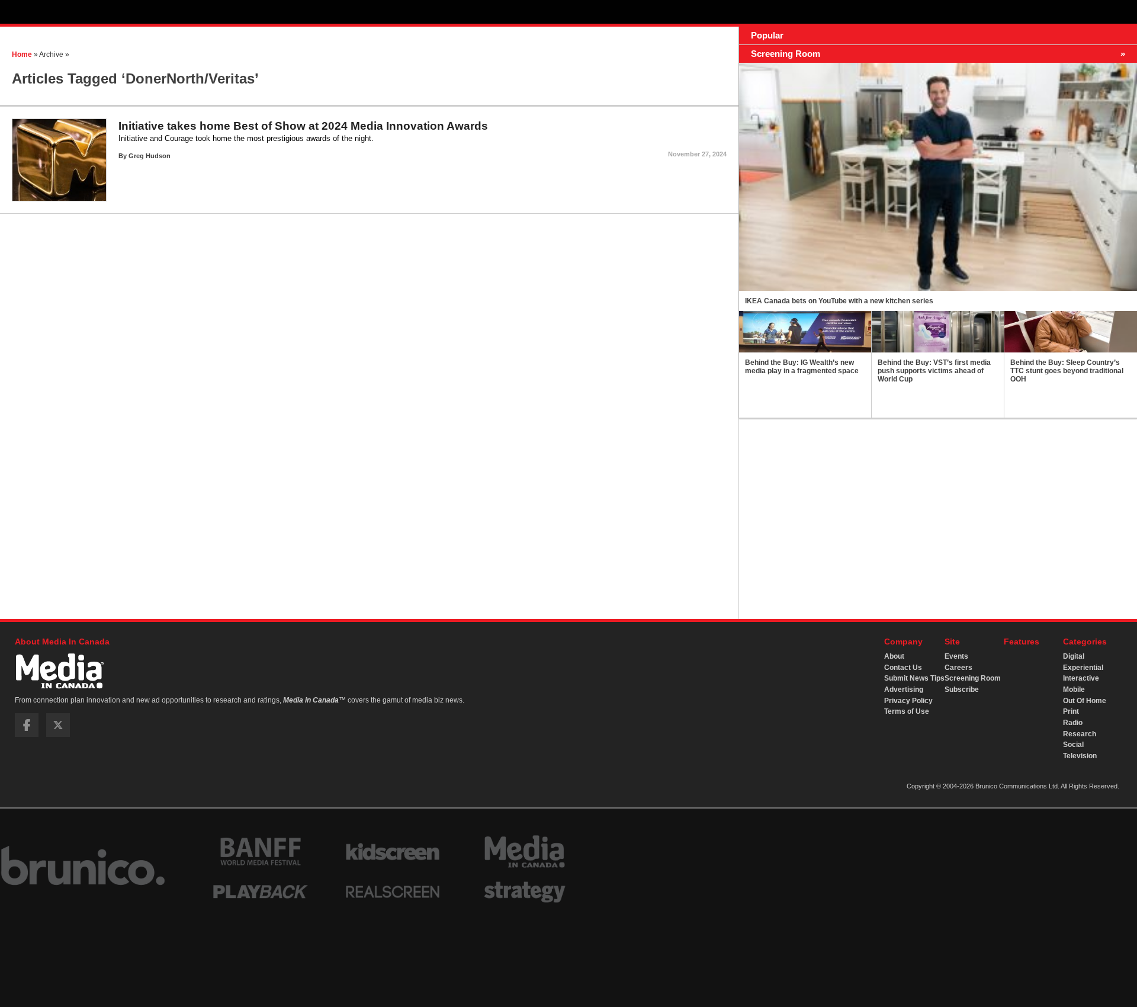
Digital (1073, 656)
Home (22, 54)
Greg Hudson (150, 155)
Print (1071, 711)
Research (1079, 734)
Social (1073, 744)
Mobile (1074, 689)
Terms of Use (906, 711)
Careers (958, 667)
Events (956, 656)
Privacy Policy (908, 701)
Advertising (903, 689)
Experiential (1083, 667)
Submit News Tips (914, 678)
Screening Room (973, 678)
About (894, 656)
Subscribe (962, 689)
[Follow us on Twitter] (58, 734)
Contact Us (903, 667)
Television (1080, 756)
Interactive (1081, 678)
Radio (1073, 723)
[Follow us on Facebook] (26, 734)
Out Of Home (1084, 701)
